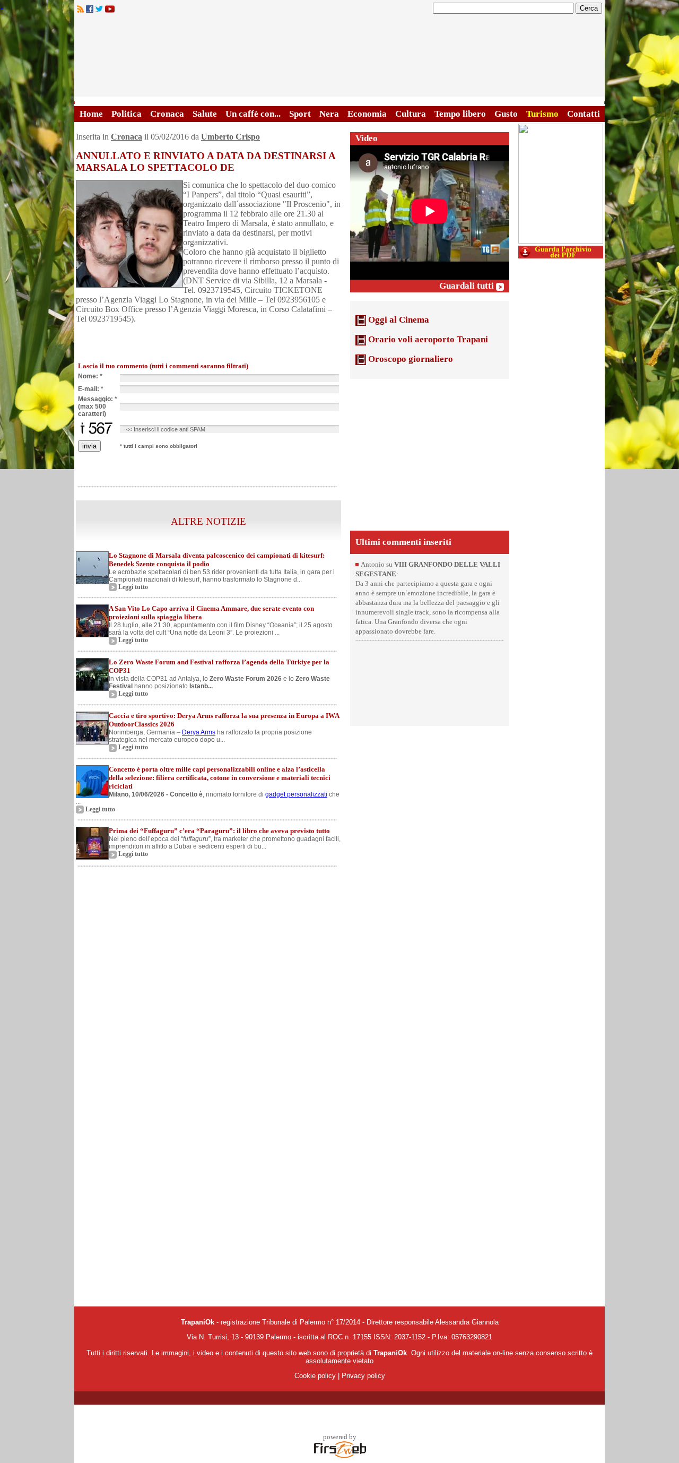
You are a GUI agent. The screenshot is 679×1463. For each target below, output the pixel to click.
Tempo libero (460, 114)
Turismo (542, 114)
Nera (329, 114)
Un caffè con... (253, 114)
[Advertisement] (429, 453)
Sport (300, 114)
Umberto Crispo (230, 136)
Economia (367, 114)
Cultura (410, 114)
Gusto (506, 114)
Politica (126, 114)
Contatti (583, 114)
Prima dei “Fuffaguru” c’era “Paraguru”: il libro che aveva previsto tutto (219, 831)
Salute (205, 114)
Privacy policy (363, 1376)
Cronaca (167, 114)
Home (91, 114)
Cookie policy (315, 1376)
